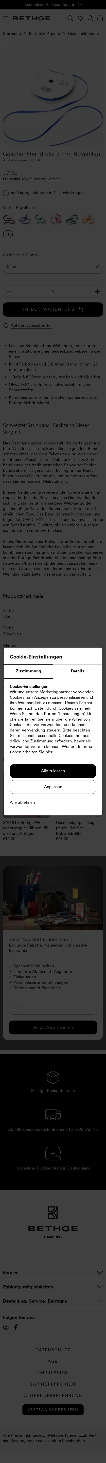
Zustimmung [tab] (28, 671)
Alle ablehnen (22, 802)
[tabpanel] (53, 719)
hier (49, 752)
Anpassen (53, 787)
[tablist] (53, 672)
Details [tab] (77, 671)
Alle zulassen (53, 771)
